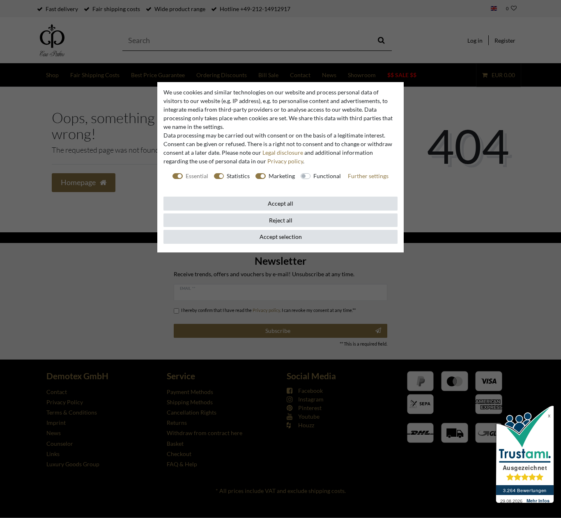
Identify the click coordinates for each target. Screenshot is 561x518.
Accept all (280, 203)
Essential (197, 175)
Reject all (280, 220)
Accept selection (281, 236)
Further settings (368, 175)
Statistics (238, 175)
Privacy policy (285, 161)
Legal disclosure (282, 152)
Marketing (282, 175)
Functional (327, 175)
